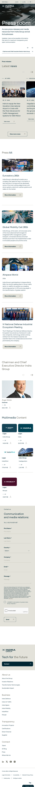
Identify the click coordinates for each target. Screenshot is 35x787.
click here (11, 598)
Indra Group (5, 2)
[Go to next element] (32, 47)
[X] (7, 762)
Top (30, 783)
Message (7, 576)
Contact (6, 664)
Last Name (7, 538)
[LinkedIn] (3, 762)
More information (10, 195)
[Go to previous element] (28, 47)
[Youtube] (11, 762)
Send (7, 619)
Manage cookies (29, 786)
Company (7, 557)
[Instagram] (15, 762)
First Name (7, 528)
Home (3, 11)
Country (6, 547)
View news (7, 121)
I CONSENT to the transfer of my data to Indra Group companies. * (17, 603)
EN (30, 2)
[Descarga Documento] (10, 407)
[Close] (31, 6)
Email (5, 567)
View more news (15, 134)
